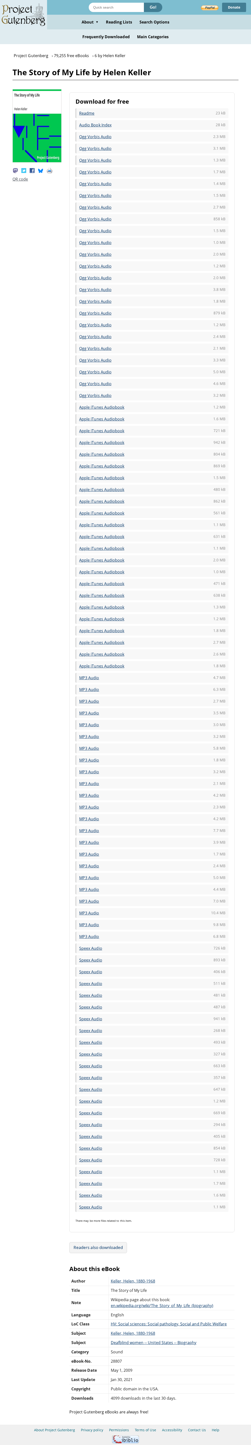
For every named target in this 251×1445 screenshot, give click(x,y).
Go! (153, 7)
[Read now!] (37, 161)
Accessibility (172, 1430)
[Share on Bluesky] (40, 170)
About (90, 22)
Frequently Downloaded (106, 36)
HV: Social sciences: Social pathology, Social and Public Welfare (169, 1324)
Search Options (154, 22)
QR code (20, 179)
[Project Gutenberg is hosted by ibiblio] (125, 1442)
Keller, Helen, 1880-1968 (133, 1281)
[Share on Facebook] (32, 170)
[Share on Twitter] (23, 170)
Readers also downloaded (98, 1247)
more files (100, 1221)
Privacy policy (92, 1430)
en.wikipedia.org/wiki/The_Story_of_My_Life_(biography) (162, 1305)
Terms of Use (145, 1430)
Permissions (119, 1430)
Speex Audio (90, 948)
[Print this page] (49, 170)
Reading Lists (119, 22)
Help (215, 1430)
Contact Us (197, 1430)
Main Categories (153, 36)
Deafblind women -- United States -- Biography (154, 1342)
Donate (234, 7)
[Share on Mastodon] (15, 170)
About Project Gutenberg (54, 1430)
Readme (86, 113)
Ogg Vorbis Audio (95, 136)
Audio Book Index (95, 125)
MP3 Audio (89, 677)
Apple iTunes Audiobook (101, 407)
